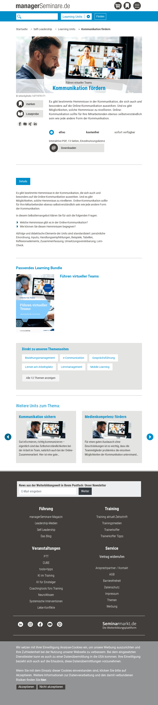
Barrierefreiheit (112, 581)
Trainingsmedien (112, 523)
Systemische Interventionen (46, 601)
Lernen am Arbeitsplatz (39, 366)
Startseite (22, 29)
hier (43, 680)
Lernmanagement (71, 366)
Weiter (85, 491)
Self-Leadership (43, 29)
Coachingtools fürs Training (46, 588)
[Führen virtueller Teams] (35, 303)
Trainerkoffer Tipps (112, 536)
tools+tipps (46, 569)
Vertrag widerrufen (111, 557)
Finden (100, 16)
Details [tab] (23, 181)
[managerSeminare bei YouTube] (50, 624)
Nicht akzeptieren (51, 687)
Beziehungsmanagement (40, 357)
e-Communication (73, 357)
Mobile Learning (99, 366)
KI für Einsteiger (46, 582)
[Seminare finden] (119, 625)
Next (150, 437)
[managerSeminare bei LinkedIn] (20, 624)
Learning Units (66, 29)
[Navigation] (137, 6)
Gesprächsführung (103, 357)
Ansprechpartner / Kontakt (112, 568)
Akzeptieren (26, 687)
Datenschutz (111, 587)
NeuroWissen (46, 595)
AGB (112, 574)
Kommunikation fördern (95, 29)
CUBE (46, 563)
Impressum (112, 594)
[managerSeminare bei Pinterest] (59, 624)
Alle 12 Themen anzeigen (40, 377)
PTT (46, 556)
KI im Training (46, 575)
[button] (29, 104)
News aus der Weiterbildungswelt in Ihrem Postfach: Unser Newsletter (62, 485)
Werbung (112, 606)
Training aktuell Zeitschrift (112, 517)
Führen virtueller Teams (79, 276)
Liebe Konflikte (46, 607)
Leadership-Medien (46, 523)
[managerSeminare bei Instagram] (30, 624)
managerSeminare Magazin (46, 517)
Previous (8, 437)
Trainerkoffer (112, 530)
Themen (112, 600)
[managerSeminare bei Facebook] (40, 624)
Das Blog (46, 536)
